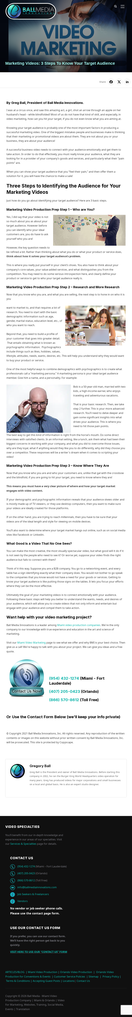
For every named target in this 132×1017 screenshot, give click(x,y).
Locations (68, 981)
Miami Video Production (42, 972)
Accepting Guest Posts (46, 981)
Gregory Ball (40, 766)
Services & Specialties (23, 844)
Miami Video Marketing (31, 642)
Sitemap (94, 976)
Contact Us (83, 981)
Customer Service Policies (69, 976)
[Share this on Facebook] (111, 82)
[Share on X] (119, 82)
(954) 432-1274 (64, 678)
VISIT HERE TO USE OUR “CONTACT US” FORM (38, 952)
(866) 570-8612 (64, 699)
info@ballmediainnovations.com (37, 887)
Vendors (22, 901)
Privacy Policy (111, 976)
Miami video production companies (78, 625)
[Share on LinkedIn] (127, 82)
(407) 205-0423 (64, 691)
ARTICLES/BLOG (14, 972)
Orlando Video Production (76, 972)
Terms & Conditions (17, 981)
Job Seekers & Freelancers (33, 894)
